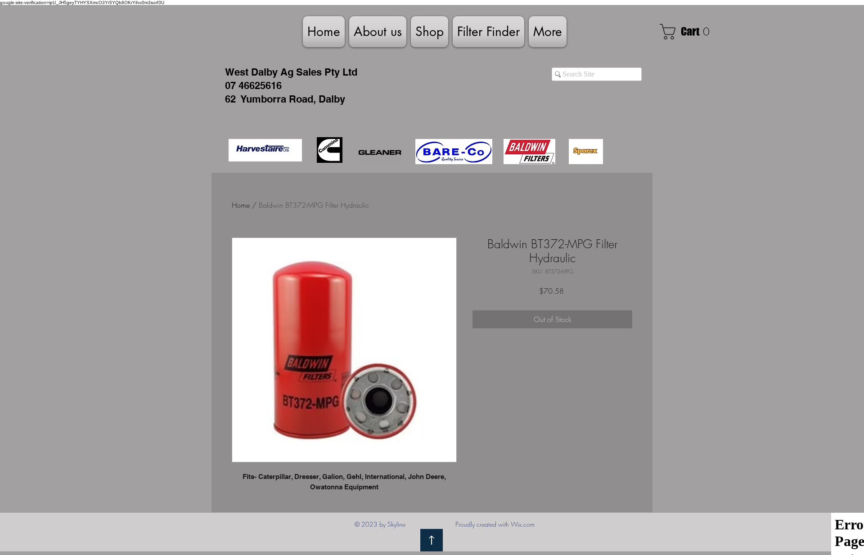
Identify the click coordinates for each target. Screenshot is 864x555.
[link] (688, 32)
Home (241, 205)
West (236, 72)
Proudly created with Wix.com (495, 524)
